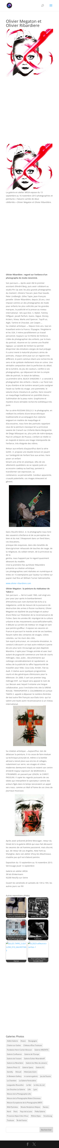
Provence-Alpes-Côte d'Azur (17, 1116)
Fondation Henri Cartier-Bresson (19, 1050)
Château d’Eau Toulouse (32, 1045)
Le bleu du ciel (39, 1085)
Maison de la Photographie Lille (19, 1094)
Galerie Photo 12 (13, 1067)
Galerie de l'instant (14, 1058)
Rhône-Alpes (36, 1116)
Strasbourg (47, 1116)
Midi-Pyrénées (12, 1107)
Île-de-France (22, 1120)
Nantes (45, 1107)
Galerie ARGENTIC (42, 1050)
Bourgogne (32, 1041)
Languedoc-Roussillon (15, 1085)
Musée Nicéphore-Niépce (30, 1107)
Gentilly (10, 1072)
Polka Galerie (40, 1111)
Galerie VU (40, 1067)
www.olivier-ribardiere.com (18, 583)
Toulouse (10, 1120)
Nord (9, 1111)
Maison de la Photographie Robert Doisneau (24, 1098)
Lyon (35, 1089)
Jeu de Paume (45, 1076)
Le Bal (28, 1085)
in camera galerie (31, 1076)
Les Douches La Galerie (16, 1089)
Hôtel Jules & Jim (30, 1072)
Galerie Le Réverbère (15, 1063)
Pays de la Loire (26, 1111)
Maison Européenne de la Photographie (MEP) (24, 1102)
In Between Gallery (14, 1076)
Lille (29, 1089)
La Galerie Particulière (27, 1080)
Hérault (18, 1072)
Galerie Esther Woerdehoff (34, 1058)
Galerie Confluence (14, 1054)
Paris (15, 1111)
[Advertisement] (29, 113)
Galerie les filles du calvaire (36, 1063)
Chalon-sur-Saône (14, 1045)
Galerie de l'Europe (31, 1054)
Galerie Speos (28, 1067)
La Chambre (11, 1080)
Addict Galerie (12, 1041)
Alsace (23, 1041)
